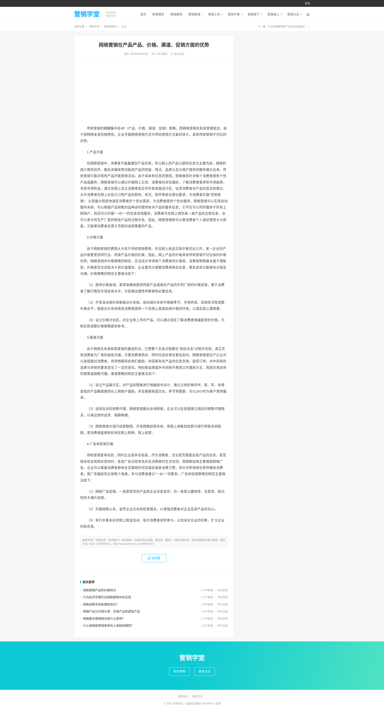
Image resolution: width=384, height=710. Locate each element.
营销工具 (214, 14)
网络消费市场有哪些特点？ (101, 604)
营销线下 (254, 14)
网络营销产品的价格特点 (99, 590)
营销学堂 (87, 14)
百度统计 (183, 696)
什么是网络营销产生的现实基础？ (286, 26)
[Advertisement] (154, 93)
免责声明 (179, 671)
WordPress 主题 (211, 703)
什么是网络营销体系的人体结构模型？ (108, 625)
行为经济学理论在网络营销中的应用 (107, 597)
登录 (307, 3)
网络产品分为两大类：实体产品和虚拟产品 (111, 611)
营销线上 (273, 14)
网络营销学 (110, 26)
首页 (143, 14)
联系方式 (205, 671)
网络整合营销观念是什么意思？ (104, 618)
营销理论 (158, 14)
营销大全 (293, 14)
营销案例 (176, 14)
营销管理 (194, 14)
